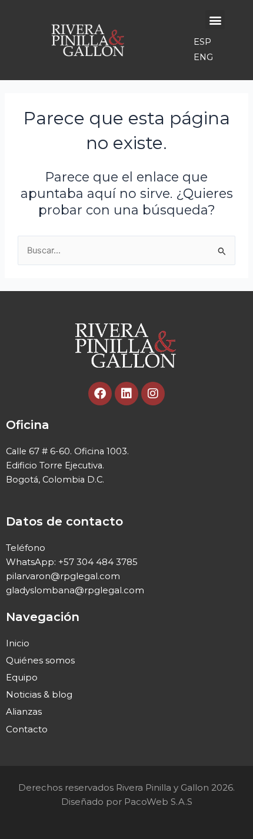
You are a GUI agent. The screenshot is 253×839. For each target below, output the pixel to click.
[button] (215, 19)
